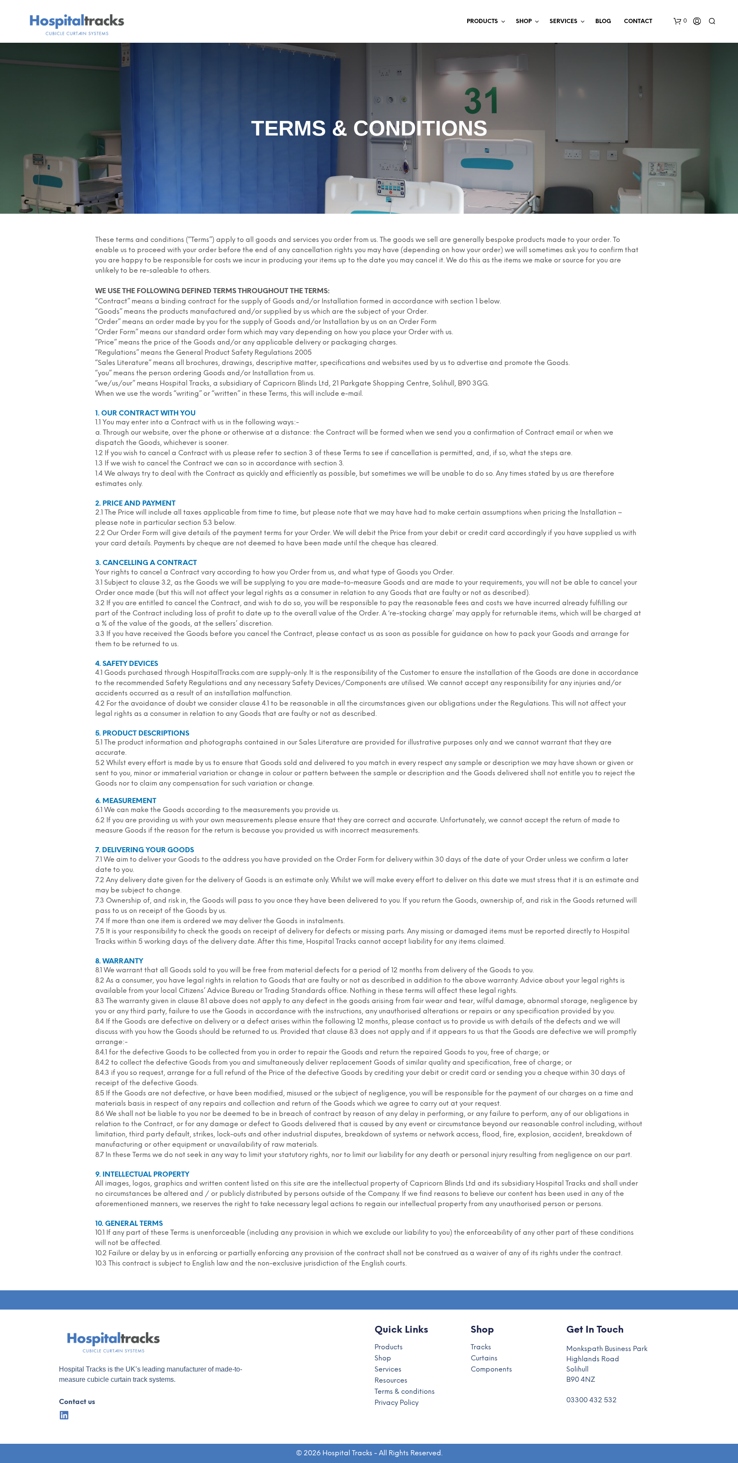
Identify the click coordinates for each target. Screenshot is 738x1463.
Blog (603, 21)
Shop (524, 21)
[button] (680, 21)
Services (563, 21)
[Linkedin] (64, 1415)
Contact (638, 21)
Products (482, 21)
